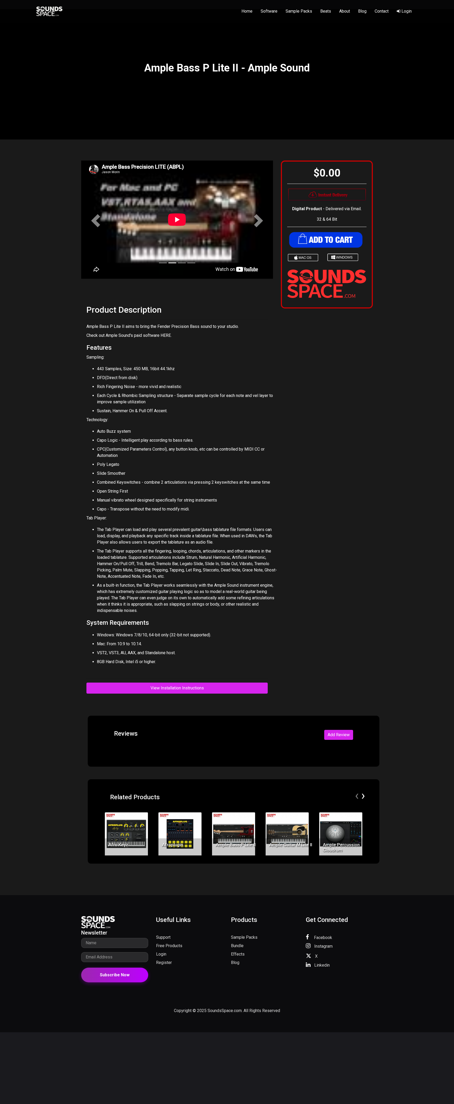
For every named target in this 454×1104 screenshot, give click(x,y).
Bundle (237, 945)
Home (246, 11)
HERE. (166, 335)
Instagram (323, 946)
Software (269, 11)
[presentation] (357, 795)
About (344, 11)
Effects (238, 954)
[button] (95, 221)
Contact (382, 11)
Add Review (339, 734)
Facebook (322, 937)
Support (163, 937)
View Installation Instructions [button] (177, 687)
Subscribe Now (115, 974)
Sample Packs (299, 11)
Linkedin (321, 965)
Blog (362, 11)
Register (164, 962)
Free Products (169, 945)
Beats (325, 11)
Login (406, 11)
